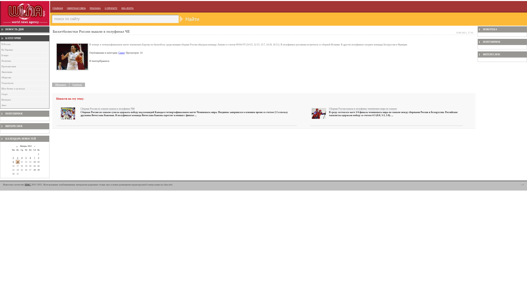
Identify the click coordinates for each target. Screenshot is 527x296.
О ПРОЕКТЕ (111, 8)
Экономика (6, 72)
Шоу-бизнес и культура (13, 88)
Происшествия (8, 66)
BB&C (28, 184)
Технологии (7, 83)
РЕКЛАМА (95, 8)
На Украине (7, 50)
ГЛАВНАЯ (57, 8)
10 (18, 162)
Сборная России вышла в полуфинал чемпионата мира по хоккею (363, 108)
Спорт (4, 94)
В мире (4, 55)
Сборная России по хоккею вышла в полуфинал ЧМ (107, 108)
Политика (6, 61)
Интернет (6, 99)
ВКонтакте (60, 84)
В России (5, 44)
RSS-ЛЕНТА (127, 8)
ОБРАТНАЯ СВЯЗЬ (76, 8)
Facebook (77, 84)
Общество (6, 77)
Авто (3, 105)
